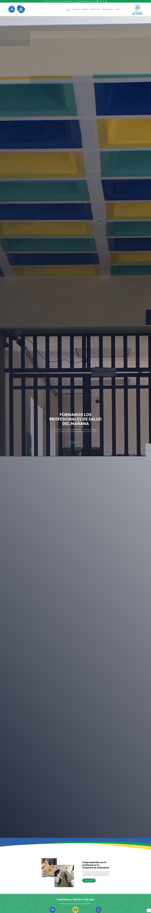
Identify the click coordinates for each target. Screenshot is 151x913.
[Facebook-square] (97, 1)
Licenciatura (85, 9)
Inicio (68, 9)
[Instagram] (100, 1)
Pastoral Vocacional (107, 9)
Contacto (117, 9)
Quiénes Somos (75, 9)
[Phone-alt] (106, 1)
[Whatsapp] (103, 1)
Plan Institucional (95, 9)
